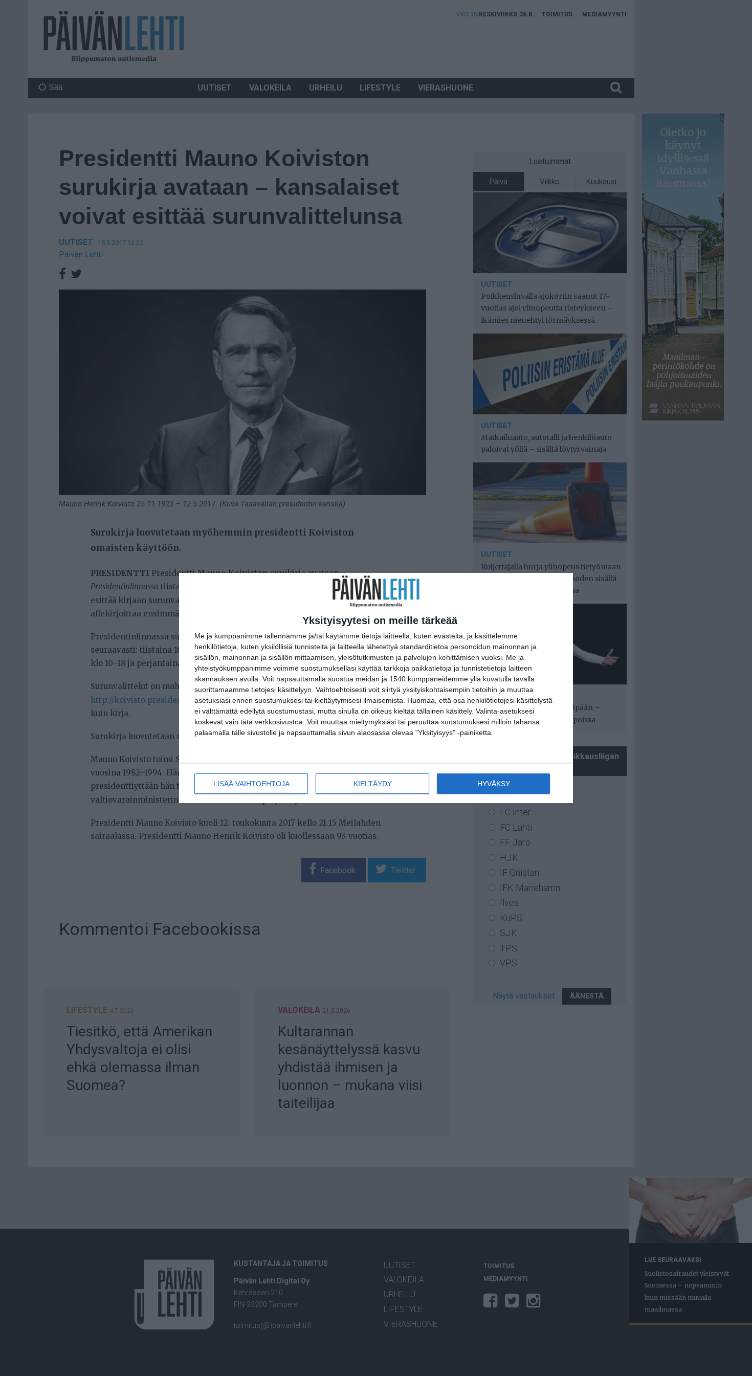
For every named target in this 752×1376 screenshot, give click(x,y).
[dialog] (376, 688)
